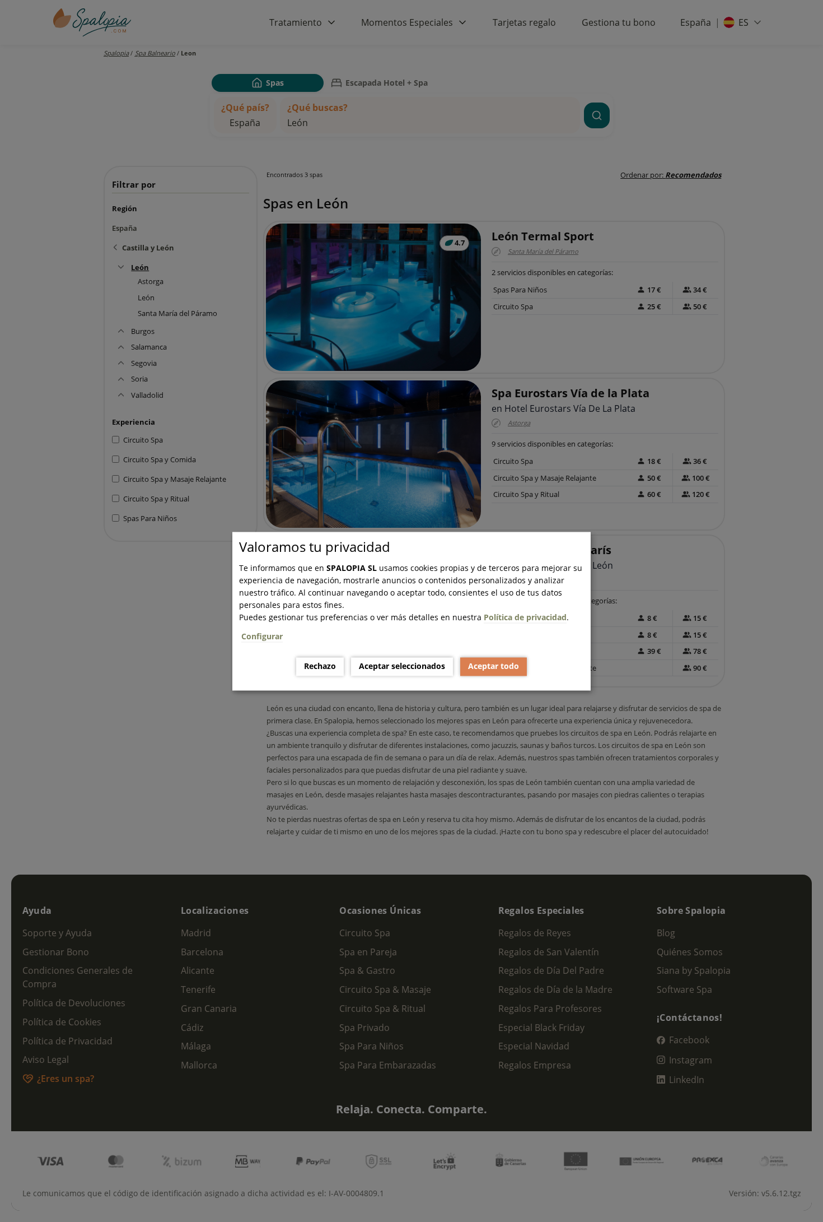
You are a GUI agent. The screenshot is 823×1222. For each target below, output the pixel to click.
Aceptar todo (493, 666)
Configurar (262, 636)
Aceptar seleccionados (402, 666)
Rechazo (320, 666)
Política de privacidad (525, 617)
